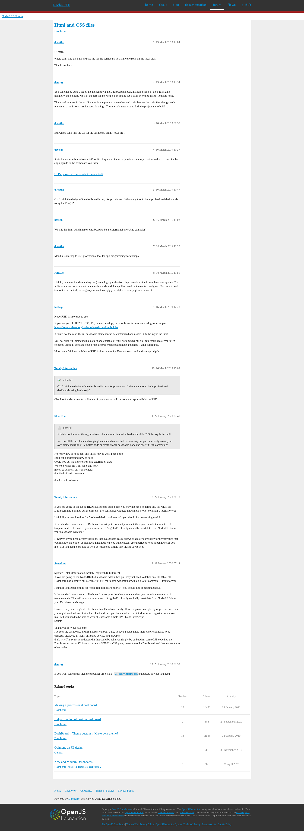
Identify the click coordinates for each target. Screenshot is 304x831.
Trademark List (187, 812)
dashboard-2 (95, 766)
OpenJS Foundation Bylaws (169, 824)
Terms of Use (132, 824)
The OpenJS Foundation (113, 824)
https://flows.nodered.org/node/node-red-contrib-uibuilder (86, 327)
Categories (71, 790)
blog (176, 5)
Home (57, 790)
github (246, 5)
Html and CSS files (74, 25)
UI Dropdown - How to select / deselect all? (78, 174)
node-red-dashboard (78, 766)
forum (217, 5)
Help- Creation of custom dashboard (77, 719)
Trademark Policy (166, 812)
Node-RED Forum (12, 16)
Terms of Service (105, 790)
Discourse (74, 798)
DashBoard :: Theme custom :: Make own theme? (86, 733)
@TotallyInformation (126, 673)
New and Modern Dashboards (73, 762)
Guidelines (86, 790)
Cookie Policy (225, 824)
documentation (196, 5)
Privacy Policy (126, 790)
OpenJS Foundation (121, 809)
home (149, 5)
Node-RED (61, 5)
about (163, 5)
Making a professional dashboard (75, 705)
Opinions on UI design (68, 747)
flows (232, 5)
